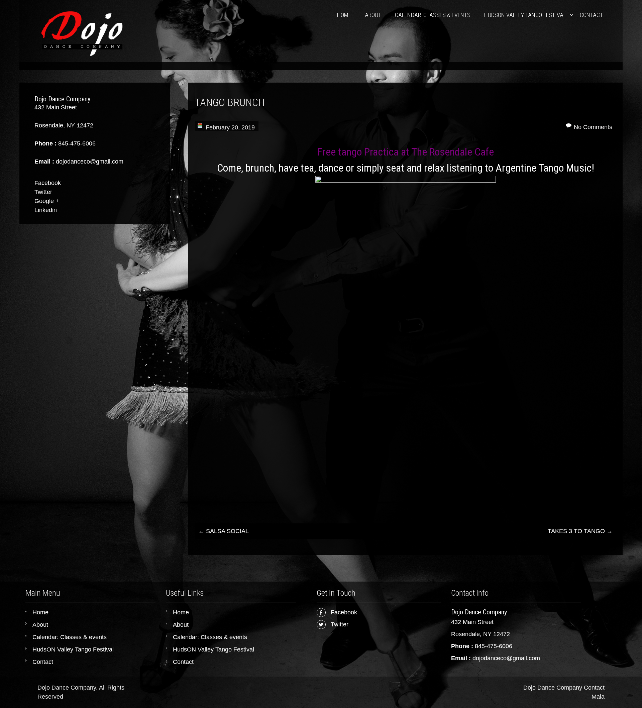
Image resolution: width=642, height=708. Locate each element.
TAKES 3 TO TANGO (580, 531)
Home (344, 14)
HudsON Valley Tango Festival (525, 14)
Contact (591, 14)
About (373, 14)
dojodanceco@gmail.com (506, 658)
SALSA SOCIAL (223, 531)
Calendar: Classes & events (432, 14)
